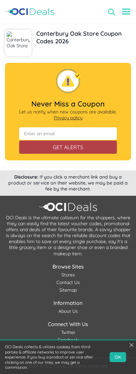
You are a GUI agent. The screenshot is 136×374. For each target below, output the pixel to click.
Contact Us (68, 282)
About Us (68, 311)
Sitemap (68, 290)
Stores (68, 275)
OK (118, 357)
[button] (112, 12)
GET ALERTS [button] (68, 147)
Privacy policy (68, 118)
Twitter (68, 332)
